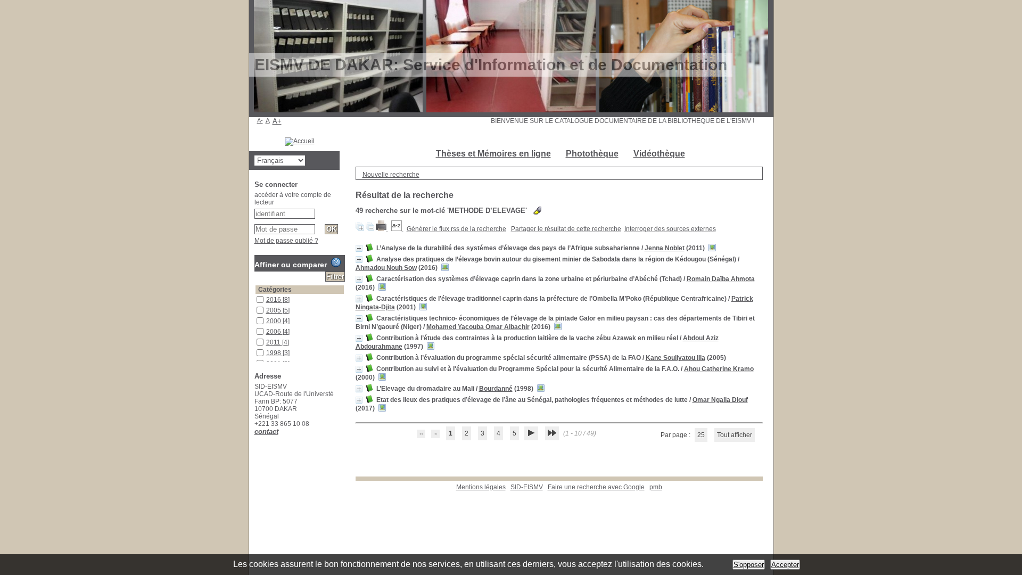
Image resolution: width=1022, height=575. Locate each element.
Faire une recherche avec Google (596, 487)
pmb (655, 487)
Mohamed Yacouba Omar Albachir (478, 327)
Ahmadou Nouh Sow (386, 268)
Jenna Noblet (665, 248)
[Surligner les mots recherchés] (537, 211)
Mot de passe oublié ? (286, 240)
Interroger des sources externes (670, 229)
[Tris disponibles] (397, 229)
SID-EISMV (526, 487)
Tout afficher (734, 435)
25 (701, 435)
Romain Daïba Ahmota (721, 279)
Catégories (275, 289)
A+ (277, 121)
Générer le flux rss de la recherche (456, 229)
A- (260, 120)
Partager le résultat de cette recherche (566, 229)
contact (266, 432)
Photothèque (592, 153)
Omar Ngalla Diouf (720, 400)
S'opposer (748, 565)
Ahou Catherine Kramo (719, 369)
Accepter (785, 565)
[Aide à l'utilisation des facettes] (336, 262)
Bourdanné (496, 388)
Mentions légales (481, 487)
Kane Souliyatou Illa (675, 358)
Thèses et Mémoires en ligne (493, 153)
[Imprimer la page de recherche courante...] (382, 229)
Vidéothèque (659, 153)
